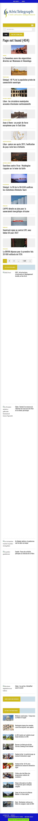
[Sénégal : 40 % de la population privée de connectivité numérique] (19, 74)
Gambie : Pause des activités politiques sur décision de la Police (24, 553)
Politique (6, 184)
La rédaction (6, 815)
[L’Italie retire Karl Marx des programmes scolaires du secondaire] (8, 777)
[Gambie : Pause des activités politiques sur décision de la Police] (8, 680)
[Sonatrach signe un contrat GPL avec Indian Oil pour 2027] (19, 225)
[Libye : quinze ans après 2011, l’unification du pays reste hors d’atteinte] (19, 139)
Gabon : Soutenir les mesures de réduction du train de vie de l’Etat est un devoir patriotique (24, 409)
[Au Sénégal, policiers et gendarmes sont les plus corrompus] (8, 546)
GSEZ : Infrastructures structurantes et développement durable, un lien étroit (24, 274)
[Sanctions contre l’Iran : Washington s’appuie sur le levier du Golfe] (19, 160)
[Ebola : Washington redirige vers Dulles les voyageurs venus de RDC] (8, 806)
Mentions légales (29, 817)
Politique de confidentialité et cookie (14, 817)
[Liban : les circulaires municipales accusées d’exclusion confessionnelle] (19, 96)
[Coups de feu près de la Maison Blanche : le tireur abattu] (8, 796)
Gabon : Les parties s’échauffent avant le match (23, 687)
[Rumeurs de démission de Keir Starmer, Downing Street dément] (8, 748)
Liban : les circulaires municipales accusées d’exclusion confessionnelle (17, 102)
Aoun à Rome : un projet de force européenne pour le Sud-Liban (15, 124)
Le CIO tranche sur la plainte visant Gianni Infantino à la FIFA (24, 736)
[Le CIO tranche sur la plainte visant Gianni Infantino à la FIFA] (8, 739)
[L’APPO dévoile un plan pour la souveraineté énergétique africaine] (19, 203)
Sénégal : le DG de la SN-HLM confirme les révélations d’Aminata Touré (18, 188)
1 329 (24, 261)
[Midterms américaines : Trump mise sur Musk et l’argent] (8, 720)
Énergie (5, 206)
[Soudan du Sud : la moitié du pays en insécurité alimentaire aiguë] (8, 758)
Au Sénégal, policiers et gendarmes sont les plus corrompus (24, 542)
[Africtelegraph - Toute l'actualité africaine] (19, 13)
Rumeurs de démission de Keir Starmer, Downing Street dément (24, 745)
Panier (23, 1)
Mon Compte (16, 1)
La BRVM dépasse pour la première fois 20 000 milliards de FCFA (18, 253)
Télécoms (6, 77)
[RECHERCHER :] (19, 29)
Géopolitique (7, 141)
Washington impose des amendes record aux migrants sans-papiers (24, 726)
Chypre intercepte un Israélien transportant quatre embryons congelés (23, 785)
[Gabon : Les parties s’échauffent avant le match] (8, 691)
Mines (4, 55)
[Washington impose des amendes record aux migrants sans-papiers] (8, 729)
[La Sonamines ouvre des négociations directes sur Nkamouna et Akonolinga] (19, 53)
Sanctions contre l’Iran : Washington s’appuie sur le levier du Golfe (16, 167)
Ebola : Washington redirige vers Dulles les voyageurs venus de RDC (24, 803)
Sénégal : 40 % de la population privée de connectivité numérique (19, 81)
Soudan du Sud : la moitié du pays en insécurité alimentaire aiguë (25, 755)
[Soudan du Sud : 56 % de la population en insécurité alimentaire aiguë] (8, 767)
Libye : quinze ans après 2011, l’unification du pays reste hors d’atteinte (19, 145)
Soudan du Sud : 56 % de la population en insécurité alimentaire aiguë (25, 765)
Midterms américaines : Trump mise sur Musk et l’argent (25, 717)
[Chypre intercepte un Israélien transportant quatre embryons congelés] (8, 787)
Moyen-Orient (7, 98)
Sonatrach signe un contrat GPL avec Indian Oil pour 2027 (17, 231)
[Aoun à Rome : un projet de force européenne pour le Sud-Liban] (19, 117)
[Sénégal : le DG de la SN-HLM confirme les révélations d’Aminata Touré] (19, 181)
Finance (5, 249)
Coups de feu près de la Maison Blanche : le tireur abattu (23, 793)
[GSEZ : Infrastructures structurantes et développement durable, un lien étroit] (8, 401)
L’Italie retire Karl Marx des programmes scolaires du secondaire (22, 775)
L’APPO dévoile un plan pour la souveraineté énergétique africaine (16, 210)
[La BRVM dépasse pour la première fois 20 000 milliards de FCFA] (19, 246)
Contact (13, 815)
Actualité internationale (11, 711)
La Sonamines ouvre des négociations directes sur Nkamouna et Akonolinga (17, 59)
